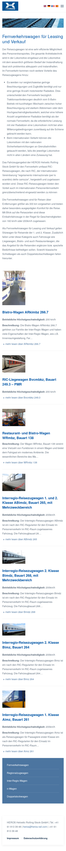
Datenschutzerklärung (35, 838)
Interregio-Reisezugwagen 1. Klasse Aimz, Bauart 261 (30, 717)
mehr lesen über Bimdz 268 (20, 612)
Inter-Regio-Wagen (17, 780)
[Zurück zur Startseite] (10, 6)
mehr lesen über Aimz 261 (19, 751)
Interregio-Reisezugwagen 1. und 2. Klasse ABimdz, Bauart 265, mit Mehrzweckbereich (30, 502)
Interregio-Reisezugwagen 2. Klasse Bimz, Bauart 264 (30, 645)
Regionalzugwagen (17, 773)
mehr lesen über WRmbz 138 (21, 462)
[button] (62, 6)
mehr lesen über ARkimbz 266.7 (22, 344)
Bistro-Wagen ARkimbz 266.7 (25, 312)
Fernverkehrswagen (18, 765)
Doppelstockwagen (17, 796)
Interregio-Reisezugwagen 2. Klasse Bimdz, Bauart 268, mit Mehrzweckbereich (30, 575)
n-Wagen (12, 788)
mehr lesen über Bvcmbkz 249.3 (22, 397)
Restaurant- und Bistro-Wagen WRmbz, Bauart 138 (26, 435)
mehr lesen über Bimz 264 (19, 679)
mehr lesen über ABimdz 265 (21, 539)
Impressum (13, 838)
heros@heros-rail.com (35, 826)
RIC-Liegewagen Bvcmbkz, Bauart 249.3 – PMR (29, 382)
